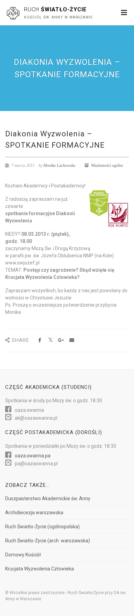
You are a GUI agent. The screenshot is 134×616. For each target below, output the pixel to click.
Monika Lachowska (59, 165)
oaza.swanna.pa (33, 455)
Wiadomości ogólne (107, 165)
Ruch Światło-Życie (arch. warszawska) (47, 540)
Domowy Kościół (23, 554)
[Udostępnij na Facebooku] (39, 340)
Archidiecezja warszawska (34, 512)
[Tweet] (50, 340)
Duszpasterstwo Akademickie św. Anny (47, 498)
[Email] (71, 340)
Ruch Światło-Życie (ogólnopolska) (42, 526)
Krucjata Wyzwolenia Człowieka (39, 568)
